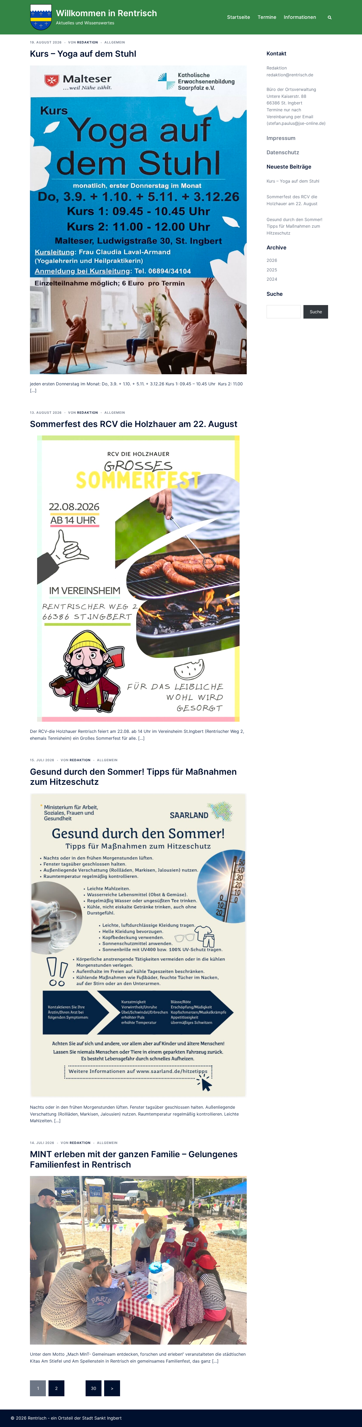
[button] (330, 17)
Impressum (281, 138)
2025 (272, 269)
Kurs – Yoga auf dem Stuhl (83, 54)
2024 (272, 279)
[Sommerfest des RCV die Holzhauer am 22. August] (138, 578)
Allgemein (114, 42)
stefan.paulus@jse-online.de (296, 123)
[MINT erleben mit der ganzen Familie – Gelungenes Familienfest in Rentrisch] (138, 1259)
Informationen (300, 17)
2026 (272, 260)
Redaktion (87, 42)
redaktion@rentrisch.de (290, 74)
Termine (267, 17)
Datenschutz (283, 152)
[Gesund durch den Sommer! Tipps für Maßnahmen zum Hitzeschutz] (138, 945)
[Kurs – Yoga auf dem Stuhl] (138, 219)
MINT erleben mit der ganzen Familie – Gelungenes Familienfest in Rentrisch (134, 1159)
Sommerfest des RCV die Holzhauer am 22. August (133, 424)
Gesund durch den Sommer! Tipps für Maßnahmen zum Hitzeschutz (133, 777)
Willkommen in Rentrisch (106, 13)
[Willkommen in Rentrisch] (41, 17)
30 (93, 1388)
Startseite (238, 17)
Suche (316, 311)
